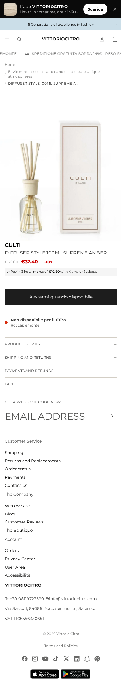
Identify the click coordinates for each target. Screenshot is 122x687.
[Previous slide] (6, 24)
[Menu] (7, 39)
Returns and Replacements (33, 461)
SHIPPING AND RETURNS (28, 354)
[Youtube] (43, 658)
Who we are (17, 505)
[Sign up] (108, 416)
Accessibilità (17, 575)
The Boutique (19, 530)
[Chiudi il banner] (112, 9)
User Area (15, 567)
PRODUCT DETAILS (22, 340)
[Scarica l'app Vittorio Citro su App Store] (43, 674)
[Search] (19, 39)
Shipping (14, 452)
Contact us (16, 485)
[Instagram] (33, 658)
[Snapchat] (85, 658)
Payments (15, 477)
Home (10, 64)
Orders (12, 550)
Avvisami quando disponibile (59, 293)
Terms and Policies (59, 646)
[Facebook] (23, 658)
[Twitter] (64, 658)
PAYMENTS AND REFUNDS (29, 367)
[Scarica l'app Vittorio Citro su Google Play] (75, 674)
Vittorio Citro (66, 633)
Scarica (92, 9)
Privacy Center (20, 559)
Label (11, 380)
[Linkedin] (75, 658)
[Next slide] (112, 24)
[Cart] (111, 39)
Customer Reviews (24, 522)
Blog (10, 514)
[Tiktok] (54, 658)
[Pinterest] (95, 658)
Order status (18, 468)
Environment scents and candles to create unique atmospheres (54, 74)
